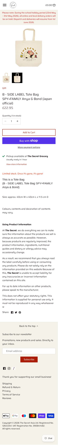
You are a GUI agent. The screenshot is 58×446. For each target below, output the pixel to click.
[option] (6, 77)
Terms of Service (11, 394)
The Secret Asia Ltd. (29, 422)
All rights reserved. (11, 428)
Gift (4, 88)
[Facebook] (4, 368)
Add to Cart (29, 132)
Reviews (6, 398)
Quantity (11, 116)
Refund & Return (11, 387)
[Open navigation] (4, 5)
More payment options (29, 147)
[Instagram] (9, 368)
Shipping (7, 383)
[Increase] (17, 121)
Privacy (6, 391)
